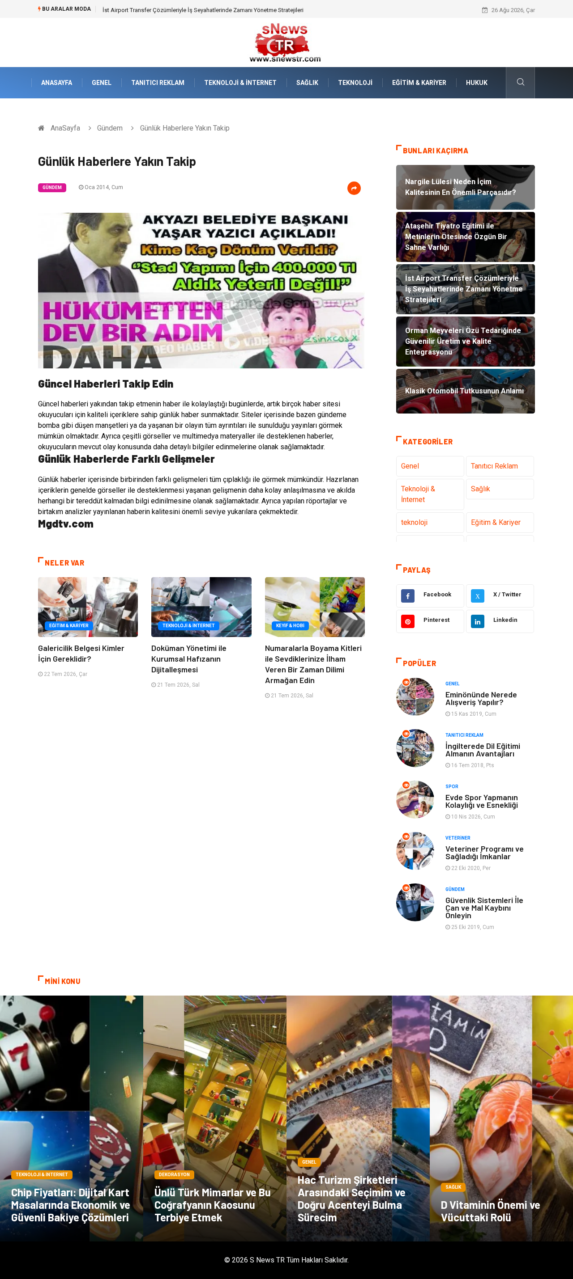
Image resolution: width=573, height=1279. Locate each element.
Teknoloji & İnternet (240, 82)
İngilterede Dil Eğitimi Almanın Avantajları (482, 749)
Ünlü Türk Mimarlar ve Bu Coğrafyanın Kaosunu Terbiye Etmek (212, 1205)
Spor (451, 786)
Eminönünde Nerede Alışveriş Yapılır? (481, 698)
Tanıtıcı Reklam (157, 82)
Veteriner (457, 838)
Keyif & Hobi (290, 625)
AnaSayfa (56, 82)
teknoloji (355, 82)
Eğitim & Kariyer (419, 82)
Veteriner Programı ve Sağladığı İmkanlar (484, 852)
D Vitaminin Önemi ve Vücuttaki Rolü (490, 1211)
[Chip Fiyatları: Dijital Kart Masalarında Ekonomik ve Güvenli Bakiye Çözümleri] (71, 1118)
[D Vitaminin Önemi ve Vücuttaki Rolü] (501, 1118)
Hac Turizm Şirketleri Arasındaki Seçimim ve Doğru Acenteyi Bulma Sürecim (352, 1198)
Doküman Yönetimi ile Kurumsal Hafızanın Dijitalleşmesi (189, 658)
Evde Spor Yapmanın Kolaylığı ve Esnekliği (481, 801)
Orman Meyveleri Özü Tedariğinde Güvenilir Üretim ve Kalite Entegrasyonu (196, 10)
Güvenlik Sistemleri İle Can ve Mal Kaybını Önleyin (484, 907)
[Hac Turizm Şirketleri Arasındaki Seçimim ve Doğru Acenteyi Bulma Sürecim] (358, 1118)
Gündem (110, 128)
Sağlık (307, 82)
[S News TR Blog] (286, 42)
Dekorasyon (174, 1174)
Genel (101, 82)
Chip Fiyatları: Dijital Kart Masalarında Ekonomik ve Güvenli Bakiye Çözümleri (70, 1205)
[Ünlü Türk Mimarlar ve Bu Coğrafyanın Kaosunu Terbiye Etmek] (214, 1118)
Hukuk (476, 82)
